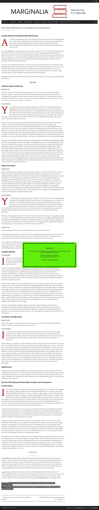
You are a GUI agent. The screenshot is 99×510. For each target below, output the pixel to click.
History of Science (13, 487)
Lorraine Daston (5, 458)
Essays (20, 22)
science (10, 489)
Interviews (28, 22)
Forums (36, 22)
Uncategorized (7, 485)
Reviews (13, 22)
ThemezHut (94, 508)
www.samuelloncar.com (41, 478)
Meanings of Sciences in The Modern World (40, 483)
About (5, 22)
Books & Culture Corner (49, 22)
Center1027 (12, 483)
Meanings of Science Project (70, 22)
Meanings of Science (39, 487)
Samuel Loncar (6, 472)
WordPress (79, 508)
